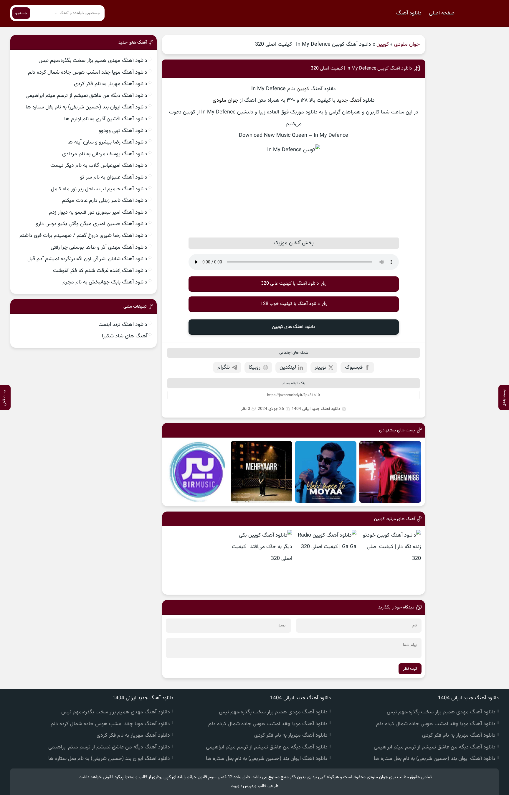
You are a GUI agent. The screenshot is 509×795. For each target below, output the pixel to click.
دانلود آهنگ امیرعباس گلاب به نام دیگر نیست (98, 165)
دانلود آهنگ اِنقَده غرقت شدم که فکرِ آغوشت (100, 271)
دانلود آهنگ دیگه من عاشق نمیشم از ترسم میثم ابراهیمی (86, 96)
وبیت (235, 786)
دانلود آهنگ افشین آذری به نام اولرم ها (105, 119)
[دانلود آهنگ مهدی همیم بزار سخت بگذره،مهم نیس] (390, 472)
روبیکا (254, 367)
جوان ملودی (407, 44)
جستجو (21, 13)
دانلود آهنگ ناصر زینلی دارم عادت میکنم (104, 201)
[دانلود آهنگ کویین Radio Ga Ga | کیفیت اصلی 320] (326, 560)
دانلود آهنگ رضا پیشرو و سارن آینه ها (107, 142)
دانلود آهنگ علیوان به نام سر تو (113, 177)
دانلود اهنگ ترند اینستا (122, 325)
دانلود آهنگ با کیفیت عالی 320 (290, 283)
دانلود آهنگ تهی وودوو (123, 131)
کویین (382, 44)
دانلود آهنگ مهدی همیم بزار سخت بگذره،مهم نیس (93, 61)
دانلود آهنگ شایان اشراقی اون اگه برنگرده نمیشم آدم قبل (87, 259)
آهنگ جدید (349, 100)
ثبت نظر (410, 668)
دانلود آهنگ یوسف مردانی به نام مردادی (104, 154)
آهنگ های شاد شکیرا (124, 336)
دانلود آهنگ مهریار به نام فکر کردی (110, 84)
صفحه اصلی (442, 13)
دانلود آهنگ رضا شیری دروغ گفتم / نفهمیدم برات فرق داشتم (83, 236)
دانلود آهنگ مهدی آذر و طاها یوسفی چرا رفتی (99, 247)
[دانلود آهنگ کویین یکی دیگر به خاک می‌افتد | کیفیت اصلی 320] (261, 560)
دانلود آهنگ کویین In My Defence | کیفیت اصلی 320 (361, 68)
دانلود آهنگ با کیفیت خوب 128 (290, 304)
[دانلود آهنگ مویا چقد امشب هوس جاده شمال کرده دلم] (326, 472)
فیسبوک (354, 367)
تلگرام (223, 367)
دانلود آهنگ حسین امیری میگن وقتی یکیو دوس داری (90, 224)
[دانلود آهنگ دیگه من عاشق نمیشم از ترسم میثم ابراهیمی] (197, 472)
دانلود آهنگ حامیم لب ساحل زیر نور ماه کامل (99, 189)
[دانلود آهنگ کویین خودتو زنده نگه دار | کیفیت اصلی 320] (390, 560)
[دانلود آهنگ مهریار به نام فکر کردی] (261, 472)
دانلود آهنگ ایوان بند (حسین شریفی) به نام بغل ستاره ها (86, 107)
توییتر (320, 367)
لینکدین (288, 367)
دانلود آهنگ (409, 13)
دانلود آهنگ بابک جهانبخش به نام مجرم (104, 282)
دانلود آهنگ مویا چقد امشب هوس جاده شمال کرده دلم (87, 72)
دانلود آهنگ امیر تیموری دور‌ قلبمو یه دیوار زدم (98, 212)
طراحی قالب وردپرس (261, 786)
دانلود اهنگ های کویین (293, 327)
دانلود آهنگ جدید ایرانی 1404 (316, 409)
